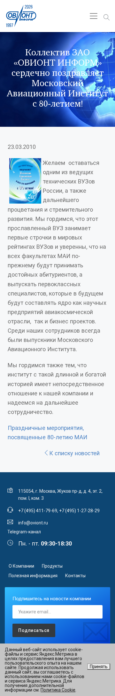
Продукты (52, 566)
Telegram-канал (24, 531)
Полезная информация (33, 575)
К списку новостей (74, 453)
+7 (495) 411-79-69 (37, 510)
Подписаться (34, 630)
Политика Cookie (58, 689)
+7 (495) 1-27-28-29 (79, 510)
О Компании (21, 566)
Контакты (75, 575)
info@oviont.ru (33, 522)
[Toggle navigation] (93, 16)
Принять (99, 666)
